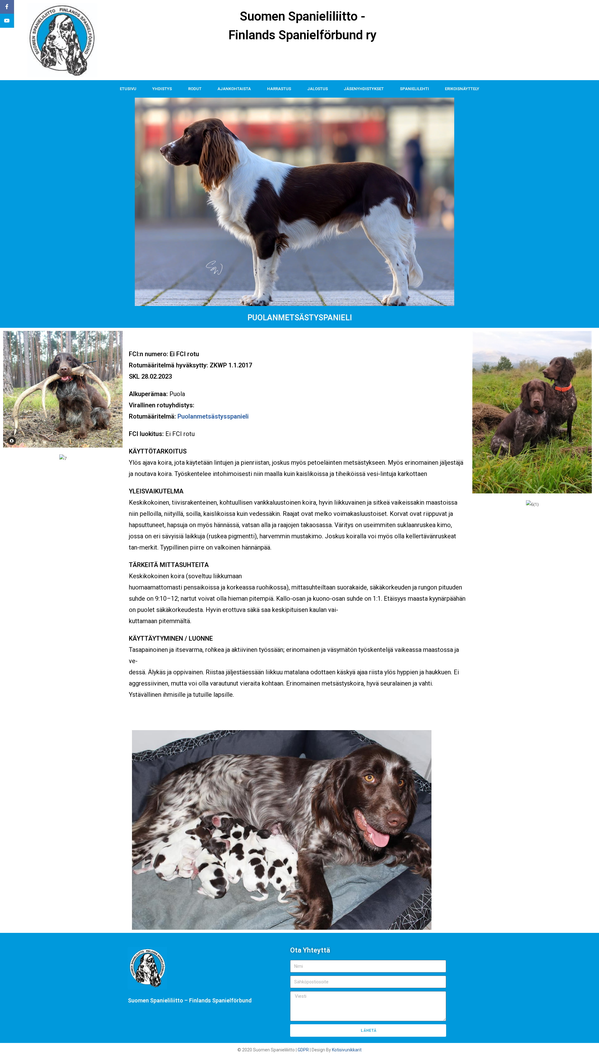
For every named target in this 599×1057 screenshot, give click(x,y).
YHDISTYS (162, 88)
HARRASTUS (279, 88)
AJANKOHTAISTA (234, 88)
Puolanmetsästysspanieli (213, 416)
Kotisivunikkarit (347, 1049)
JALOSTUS (317, 88)
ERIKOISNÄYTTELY (462, 88)
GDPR (303, 1049)
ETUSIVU (128, 88)
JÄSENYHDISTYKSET (364, 88)
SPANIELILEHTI (414, 88)
